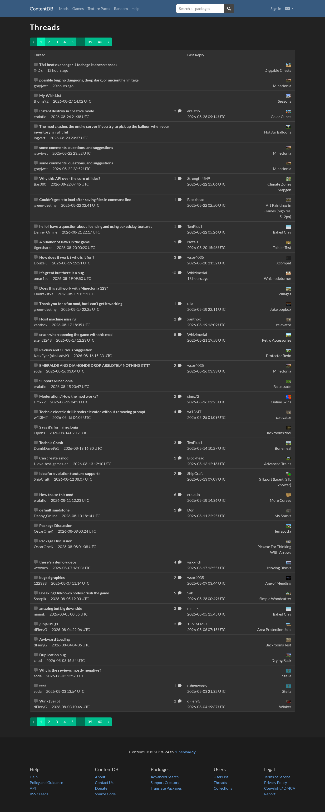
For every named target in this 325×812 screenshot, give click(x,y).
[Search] (229, 8)
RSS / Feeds (39, 794)
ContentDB (41, 8)
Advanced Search (165, 776)
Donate (101, 788)
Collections (223, 788)
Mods (64, 8)
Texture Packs (99, 8)
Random (121, 8)
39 (90, 41)
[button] (289, 8)
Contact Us (104, 782)
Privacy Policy (275, 782)
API (33, 788)
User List (221, 776)
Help (135, 8)
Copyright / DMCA (279, 788)
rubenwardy (185, 752)
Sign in (276, 8)
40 (100, 41)
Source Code (105, 794)
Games (78, 8)
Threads (220, 782)
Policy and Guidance (46, 782)
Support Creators (165, 782)
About (100, 776)
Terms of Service (277, 776)
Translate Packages (166, 788)
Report (270, 794)
